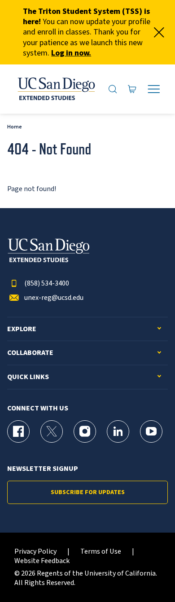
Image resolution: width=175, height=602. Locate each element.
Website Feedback (42, 561)
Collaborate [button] (30, 353)
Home (14, 127)
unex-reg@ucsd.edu (53, 298)
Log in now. (71, 53)
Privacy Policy (35, 551)
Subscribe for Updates (88, 492)
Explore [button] (21, 329)
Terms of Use (100, 551)
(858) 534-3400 (46, 283)
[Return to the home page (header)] (55, 89)
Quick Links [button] (28, 377)
